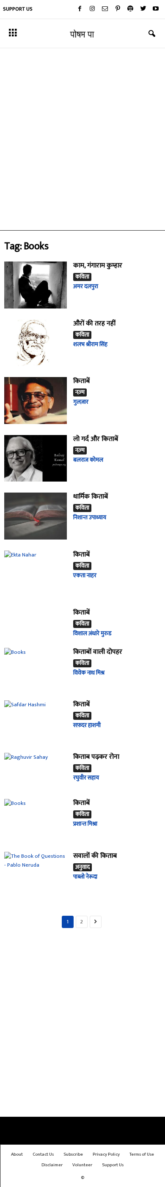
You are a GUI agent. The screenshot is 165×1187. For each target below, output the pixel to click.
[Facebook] (79, 9)
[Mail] (105, 9)
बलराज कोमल (88, 460)
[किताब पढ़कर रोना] (35, 770)
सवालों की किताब (95, 856)
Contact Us (43, 1154)
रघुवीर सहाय (86, 777)
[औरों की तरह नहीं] (35, 342)
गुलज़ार (80, 402)
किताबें (81, 381)
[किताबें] (35, 400)
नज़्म (80, 392)
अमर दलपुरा (85, 286)
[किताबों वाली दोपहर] (35, 668)
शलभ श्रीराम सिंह (90, 344)
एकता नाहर (84, 575)
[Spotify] (130, 9)
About (17, 1154)
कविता (82, 277)
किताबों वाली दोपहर (97, 652)
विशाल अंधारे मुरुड (92, 633)
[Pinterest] (118, 9)
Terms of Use (141, 1154)
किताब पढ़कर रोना (96, 757)
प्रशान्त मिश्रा (85, 824)
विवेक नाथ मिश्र (88, 672)
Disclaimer (52, 1165)
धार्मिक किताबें (90, 496)
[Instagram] (92, 9)
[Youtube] (156, 9)
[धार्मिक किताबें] (35, 516)
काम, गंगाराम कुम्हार (97, 265)
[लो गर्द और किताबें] (35, 458)
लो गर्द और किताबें (95, 439)
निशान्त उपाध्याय (89, 517)
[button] (152, 34)
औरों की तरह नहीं (94, 323)
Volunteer (82, 1165)
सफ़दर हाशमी (87, 725)
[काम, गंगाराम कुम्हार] (35, 285)
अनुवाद (82, 867)
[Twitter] (143, 9)
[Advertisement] (82, 139)
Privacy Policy (106, 1154)
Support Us (18, 9)
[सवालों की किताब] (35, 873)
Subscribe (73, 1154)
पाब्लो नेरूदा (85, 876)
